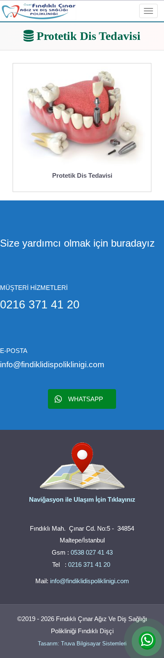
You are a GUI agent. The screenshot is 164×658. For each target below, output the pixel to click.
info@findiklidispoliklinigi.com (89, 580)
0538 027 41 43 (92, 552)
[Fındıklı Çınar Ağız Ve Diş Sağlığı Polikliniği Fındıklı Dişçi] (38, 9)
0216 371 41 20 (90, 564)
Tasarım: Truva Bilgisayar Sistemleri (82, 643)
